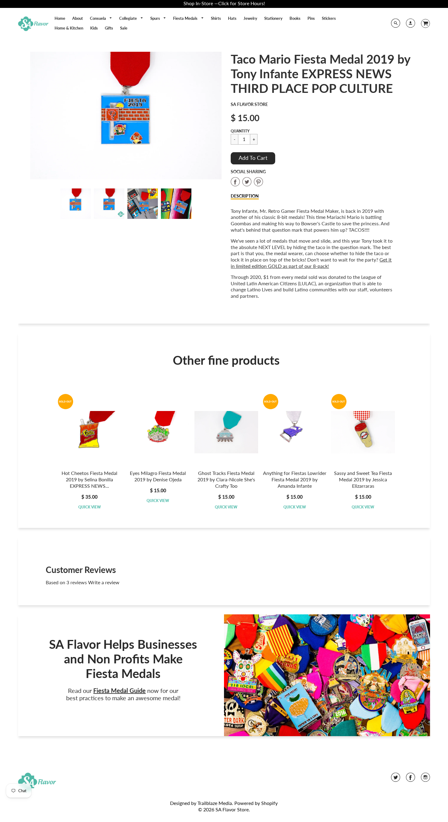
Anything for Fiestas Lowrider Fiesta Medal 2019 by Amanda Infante (294, 479)
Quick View (89, 507)
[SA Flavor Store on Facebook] (410, 779)
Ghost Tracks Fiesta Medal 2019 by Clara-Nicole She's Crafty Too (226, 479)
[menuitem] (60, 18)
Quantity (240, 131)
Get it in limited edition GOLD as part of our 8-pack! (311, 263)
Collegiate (128, 18)
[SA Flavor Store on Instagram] (425, 779)
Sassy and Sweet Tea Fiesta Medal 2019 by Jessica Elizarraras (363, 479)
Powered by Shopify (256, 803)
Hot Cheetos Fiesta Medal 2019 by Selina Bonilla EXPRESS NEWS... (89, 479)
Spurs (155, 18)
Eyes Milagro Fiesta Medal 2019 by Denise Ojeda (158, 476)
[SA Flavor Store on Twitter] (395, 779)
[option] (126, 115)
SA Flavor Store (249, 104)
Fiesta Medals (185, 18)
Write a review (103, 582)
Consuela (98, 18)
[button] (253, 158)
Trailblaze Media (214, 803)
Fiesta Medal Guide (119, 690)
